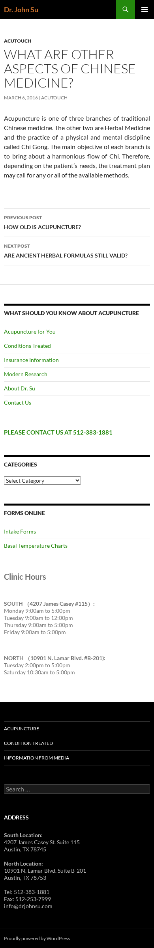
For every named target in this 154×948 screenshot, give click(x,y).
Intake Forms (20, 531)
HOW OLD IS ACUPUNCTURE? (42, 222)
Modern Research (25, 374)
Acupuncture (21, 729)
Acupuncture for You (30, 331)
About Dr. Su (19, 388)
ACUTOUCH (17, 41)
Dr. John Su (21, 9)
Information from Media (36, 758)
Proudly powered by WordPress (37, 938)
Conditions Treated (27, 345)
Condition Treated (28, 743)
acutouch (54, 98)
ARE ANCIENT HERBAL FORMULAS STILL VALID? (66, 251)
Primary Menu (144, 9)
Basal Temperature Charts (36, 545)
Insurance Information (31, 359)
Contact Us (17, 402)
